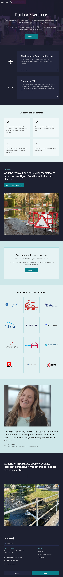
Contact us (41, 557)
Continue (46, 573)
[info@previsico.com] (5, 560)
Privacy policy (41, 551)
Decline (17, 573)
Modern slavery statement (45, 554)
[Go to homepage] (6, 2)
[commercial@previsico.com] (5, 557)
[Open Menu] (60, 3)
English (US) (10, 543)
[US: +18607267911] (5, 564)
